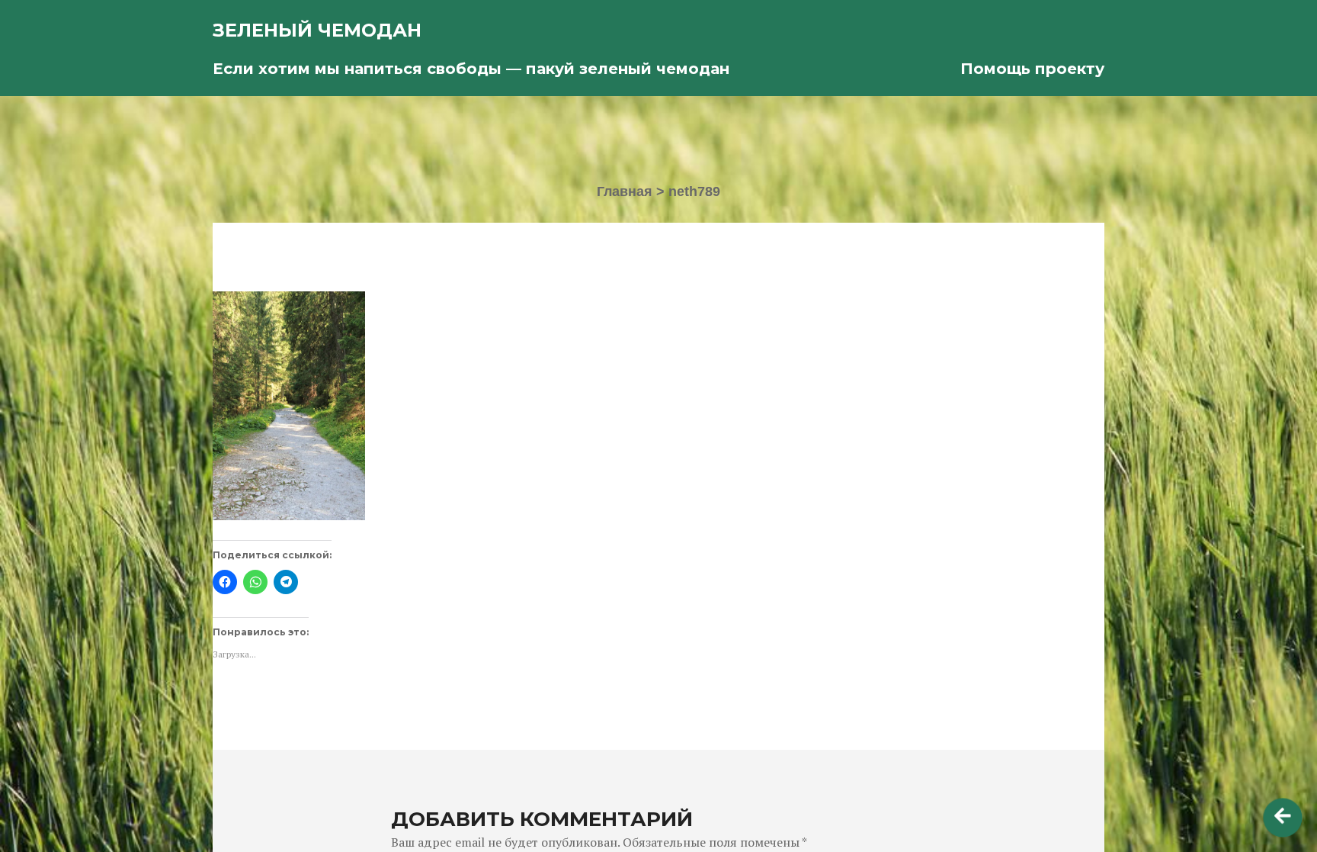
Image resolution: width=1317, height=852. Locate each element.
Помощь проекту (1032, 68)
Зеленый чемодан (317, 30)
